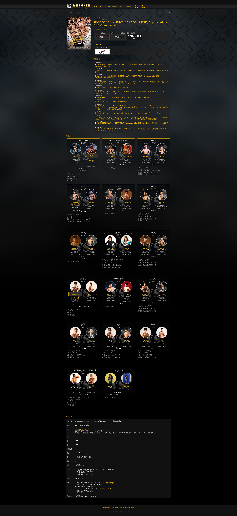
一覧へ (169, 12)
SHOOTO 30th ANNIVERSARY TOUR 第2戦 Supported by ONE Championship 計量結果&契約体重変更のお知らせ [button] (131, 71)
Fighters (114, 6)
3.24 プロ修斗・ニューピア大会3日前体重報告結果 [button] (112, 88)
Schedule (107, 6)
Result (129, 6)
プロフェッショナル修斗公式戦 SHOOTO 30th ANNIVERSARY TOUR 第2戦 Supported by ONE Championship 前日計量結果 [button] (127, 77)
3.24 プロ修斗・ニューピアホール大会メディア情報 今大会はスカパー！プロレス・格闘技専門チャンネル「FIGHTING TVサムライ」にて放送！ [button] (129, 92)
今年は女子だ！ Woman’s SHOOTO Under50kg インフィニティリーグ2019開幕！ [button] (123, 97)
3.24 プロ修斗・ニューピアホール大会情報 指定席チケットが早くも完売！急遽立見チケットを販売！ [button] (129, 113)
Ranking (122, 6)
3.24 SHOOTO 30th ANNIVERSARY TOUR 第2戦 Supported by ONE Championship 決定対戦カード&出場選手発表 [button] (131, 124)
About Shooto (98, 6)
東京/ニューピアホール (82, 429)
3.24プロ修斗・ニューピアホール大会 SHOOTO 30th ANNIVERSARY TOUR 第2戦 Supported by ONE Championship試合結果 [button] (129, 65)
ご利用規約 (115, 507)
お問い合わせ (124, 507)
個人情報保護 (106, 507)
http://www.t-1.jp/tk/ (105, 488)
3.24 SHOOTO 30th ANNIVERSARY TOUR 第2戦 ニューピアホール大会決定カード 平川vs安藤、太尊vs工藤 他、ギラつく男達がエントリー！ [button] (130, 129)
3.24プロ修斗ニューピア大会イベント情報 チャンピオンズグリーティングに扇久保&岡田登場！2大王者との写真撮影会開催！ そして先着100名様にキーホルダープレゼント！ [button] (131, 82)
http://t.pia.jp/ (110, 483)
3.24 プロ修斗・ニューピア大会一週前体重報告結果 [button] (113, 102)
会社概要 (131, 507)
